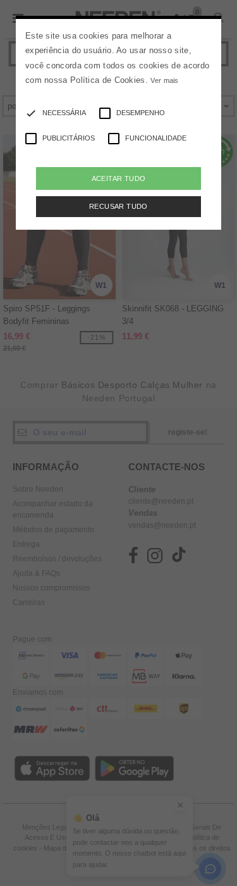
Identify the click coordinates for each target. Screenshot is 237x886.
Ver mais (164, 80)
